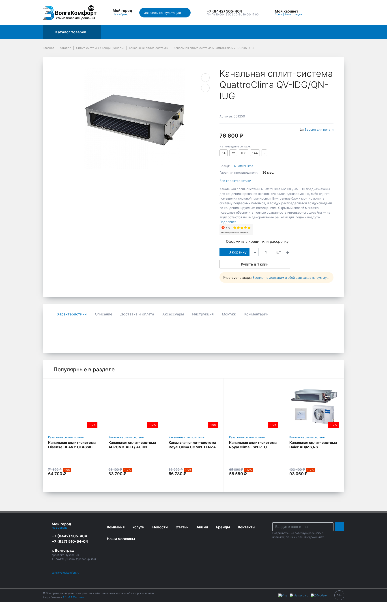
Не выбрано (121, 14)
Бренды (131, 32)
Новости (292, 32)
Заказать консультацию (163, 13)
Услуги (151, 32)
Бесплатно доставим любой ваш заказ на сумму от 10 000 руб (300, 277)
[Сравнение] (326, 12)
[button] (233, 11)
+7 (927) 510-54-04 (70, 541)
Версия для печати (319, 129)
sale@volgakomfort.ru (65, 572)
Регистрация (293, 14)
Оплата (270, 32)
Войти (278, 14)
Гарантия (248, 32)
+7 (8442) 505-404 (69, 536)
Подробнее (227, 222)
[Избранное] (316, 12)
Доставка (173, 32)
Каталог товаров (70, 32)
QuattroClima (243, 166)
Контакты (198, 32)
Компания (224, 32)
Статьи (313, 32)
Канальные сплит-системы (66, 437)
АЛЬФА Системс (73, 597)
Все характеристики (235, 181)
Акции (110, 32)
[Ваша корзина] (336, 12)
